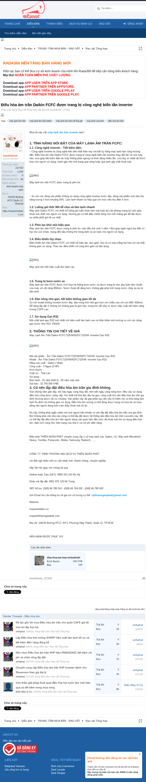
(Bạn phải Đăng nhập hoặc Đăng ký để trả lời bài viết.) (120, 609)
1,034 (20, 171)
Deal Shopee (58, 773)
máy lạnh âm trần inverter (63, 132)
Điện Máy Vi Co (24, 691)
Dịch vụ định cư (80, 23)
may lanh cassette (95, 121)
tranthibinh (55, 110)
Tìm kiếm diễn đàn (15, 33)
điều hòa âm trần (116, 121)
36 (22, 179)
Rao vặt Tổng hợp (27, 110)
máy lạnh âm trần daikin (41, 121)
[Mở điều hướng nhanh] (140, 48)
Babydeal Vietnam (15, 766)
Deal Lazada (58, 769)
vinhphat (20, 631)
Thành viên (54, 23)
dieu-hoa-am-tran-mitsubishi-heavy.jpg (69, 557)
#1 (143, 578)
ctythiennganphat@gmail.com (109, 495)
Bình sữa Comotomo (62, 766)
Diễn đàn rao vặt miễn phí (17, 740)
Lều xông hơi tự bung (17, 769)
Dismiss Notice (139, 754)
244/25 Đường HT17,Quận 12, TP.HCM (15, 200)
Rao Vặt (105, 23)
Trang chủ (12, 23)
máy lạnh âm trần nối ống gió (69, 121)
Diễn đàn (33, 23)
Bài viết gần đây (41, 33)
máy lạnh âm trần (17, 121)
